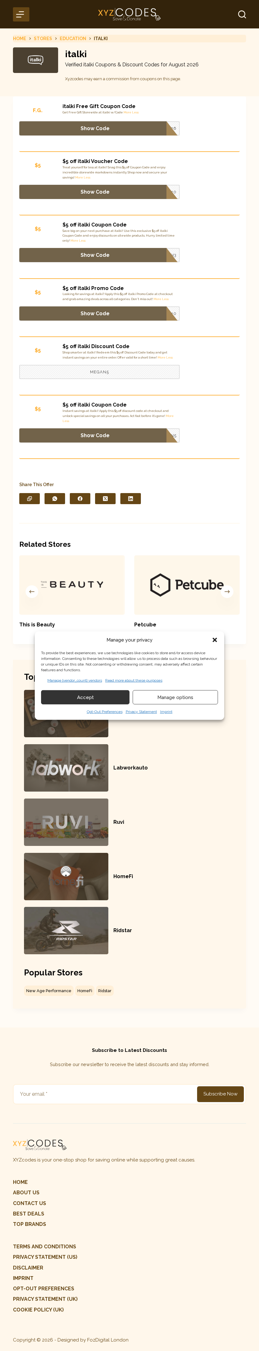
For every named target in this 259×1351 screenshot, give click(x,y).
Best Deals (28, 1214)
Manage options (175, 697)
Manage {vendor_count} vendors (74, 680)
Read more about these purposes (133, 680)
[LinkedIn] (130, 498)
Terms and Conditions (44, 1247)
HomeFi (123, 876)
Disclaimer (28, 1268)
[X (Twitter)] (105, 498)
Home (20, 1182)
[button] (215, 640)
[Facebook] (80, 498)
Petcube (145, 624)
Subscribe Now (220, 1094)
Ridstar (122, 930)
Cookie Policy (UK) (38, 1310)
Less (135, 112)
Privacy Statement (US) (45, 1257)
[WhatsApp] (55, 498)
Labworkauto (130, 768)
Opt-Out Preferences (105, 711)
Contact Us (29, 1203)
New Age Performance (48, 990)
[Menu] (21, 14)
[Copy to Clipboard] (29, 498)
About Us (26, 1193)
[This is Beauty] (72, 585)
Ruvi (118, 822)
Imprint (166, 711)
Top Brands (29, 1224)
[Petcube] (187, 585)
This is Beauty (37, 624)
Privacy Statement (141, 711)
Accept (85, 697)
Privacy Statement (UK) (45, 1299)
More (127, 112)
